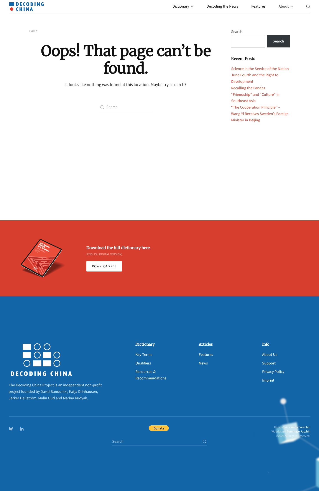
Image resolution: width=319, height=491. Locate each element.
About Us (269, 354)
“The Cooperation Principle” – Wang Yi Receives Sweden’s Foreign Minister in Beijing (260, 114)
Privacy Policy (273, 371)
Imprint (268, 380)
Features (258, 6)
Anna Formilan (300, 427)
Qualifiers (143, 363)
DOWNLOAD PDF (104, 266)
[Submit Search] (204, 441)
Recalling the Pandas (248, 88)
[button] (308, 6)
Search (236, 31)
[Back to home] (27, 6)
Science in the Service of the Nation (260, 69)
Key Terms (143, 354)
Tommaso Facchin (298, 431)
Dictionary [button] (181, 6)
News (203, 363)
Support (269, 363)
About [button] (284, 6)
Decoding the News (222, 6)
